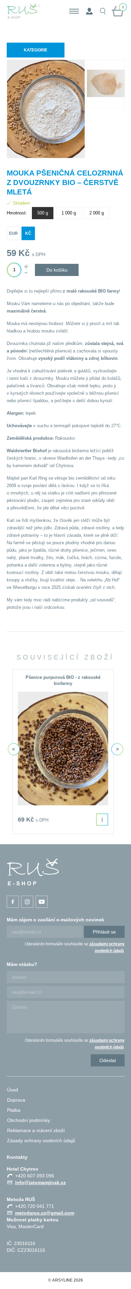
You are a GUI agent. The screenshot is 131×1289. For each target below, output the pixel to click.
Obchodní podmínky (28, 1120)
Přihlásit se (104, 932)
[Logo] (24, 11)
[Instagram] (27, 902)
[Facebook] (13, 902)
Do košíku (57, 270)
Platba (13, 1110)
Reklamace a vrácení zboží (36, 1130)
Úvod (12, 1089)
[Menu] (74, 11)
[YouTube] (42, 902)
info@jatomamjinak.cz (40, 1182)
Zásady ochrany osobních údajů (41, 1140)
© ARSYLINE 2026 (65, 1280)
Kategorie (35, 50)
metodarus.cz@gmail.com (44, 1213)
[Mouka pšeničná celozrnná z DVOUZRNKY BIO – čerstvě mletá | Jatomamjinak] (33, 872)
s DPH (38, 254)
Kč (28, 233)
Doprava (16, 1100)
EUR (13, 233)
